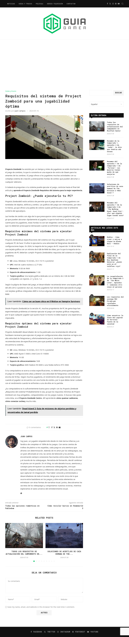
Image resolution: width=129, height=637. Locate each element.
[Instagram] (113, 3)
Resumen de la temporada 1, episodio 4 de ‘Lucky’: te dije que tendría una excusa (114, 146)
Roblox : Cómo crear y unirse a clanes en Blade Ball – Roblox (114, 240)
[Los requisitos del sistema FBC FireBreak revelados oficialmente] (96, 301)
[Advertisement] (64, 65)
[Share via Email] (59, 427)
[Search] (122, 3)
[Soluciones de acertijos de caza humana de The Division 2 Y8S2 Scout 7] (64, 535)
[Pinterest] (116, 3)
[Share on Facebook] (51, 427)
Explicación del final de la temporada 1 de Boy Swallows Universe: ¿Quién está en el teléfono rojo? (114, 259)
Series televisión (55, 4)
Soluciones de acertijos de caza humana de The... (64, 552)
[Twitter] (110, 3)
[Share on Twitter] (54, 427)
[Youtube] (119, 3)
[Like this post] (49, 427)
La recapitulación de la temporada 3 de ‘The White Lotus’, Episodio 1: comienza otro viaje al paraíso (115, 281)
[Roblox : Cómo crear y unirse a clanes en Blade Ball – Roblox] (96, 241)
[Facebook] (107, 3)
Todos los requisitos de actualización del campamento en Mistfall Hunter (115, 126)
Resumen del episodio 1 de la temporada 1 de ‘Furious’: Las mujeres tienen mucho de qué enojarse (114, 167)
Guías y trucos (25, 4)
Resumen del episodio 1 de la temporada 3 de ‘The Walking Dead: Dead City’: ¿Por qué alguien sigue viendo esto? (115, 209)
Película (39, 4)
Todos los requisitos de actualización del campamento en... (24, 552)
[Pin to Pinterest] (57, 427)
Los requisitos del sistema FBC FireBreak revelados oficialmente (115, 301)
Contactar (71, 4)
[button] (9, 542)
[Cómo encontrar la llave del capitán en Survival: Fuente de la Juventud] (96, 319)
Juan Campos (20, 111)
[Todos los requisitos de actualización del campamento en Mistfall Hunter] (24, 535)
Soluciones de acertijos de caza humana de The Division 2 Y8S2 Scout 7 (115, 188)
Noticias (11, 4)
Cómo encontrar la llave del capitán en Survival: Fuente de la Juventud (115, 319)
